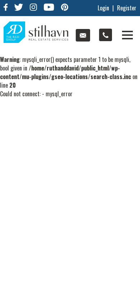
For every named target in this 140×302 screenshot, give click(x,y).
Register (126, 8)
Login (103, 8)
